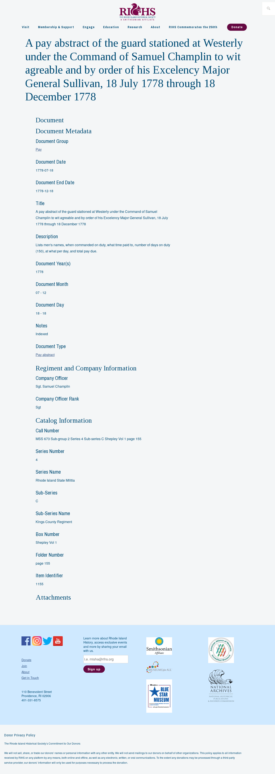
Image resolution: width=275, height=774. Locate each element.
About (155, 27)
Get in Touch (30, 678)
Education (111, 27)
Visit (25, 27)
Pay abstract (45, 354)
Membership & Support (56, 27)
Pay (39, 149)
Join (24, 666)
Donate (237, 27)
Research (135, 27)
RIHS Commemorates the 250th (193, 27)
